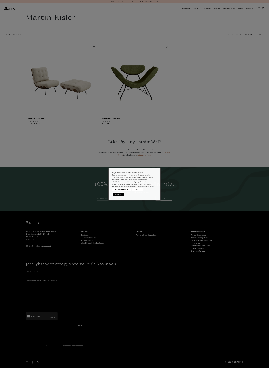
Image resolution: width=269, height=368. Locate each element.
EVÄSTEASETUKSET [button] (121, 190)
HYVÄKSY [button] (118, 194)
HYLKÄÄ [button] (137, 190)
